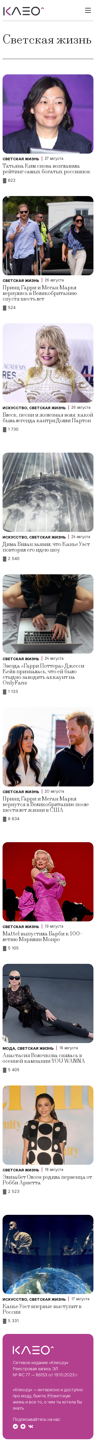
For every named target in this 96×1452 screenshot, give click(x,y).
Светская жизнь (21, 159)
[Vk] (30, 1426)
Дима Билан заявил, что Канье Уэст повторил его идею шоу (46, 547)
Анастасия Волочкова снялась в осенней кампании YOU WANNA (44, 1058)
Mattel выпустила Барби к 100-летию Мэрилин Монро (42, 936)
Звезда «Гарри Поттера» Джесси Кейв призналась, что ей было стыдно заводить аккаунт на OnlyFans (43, 674)
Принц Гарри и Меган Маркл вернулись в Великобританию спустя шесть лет (40, 293)
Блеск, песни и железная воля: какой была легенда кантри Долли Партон (48, 417)
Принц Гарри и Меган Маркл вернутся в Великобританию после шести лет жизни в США (46, 804)
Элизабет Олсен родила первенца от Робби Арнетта (47, 1180)
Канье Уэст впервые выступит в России (42, 1309)
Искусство (15, 408)
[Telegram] (15, 1426)
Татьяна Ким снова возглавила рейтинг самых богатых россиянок (46, 169)
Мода (9, 1048)
